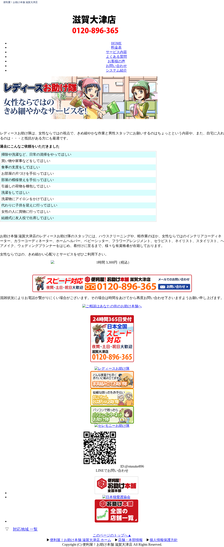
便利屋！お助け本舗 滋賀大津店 (20, 2)
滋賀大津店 (94, 19)
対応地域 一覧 (25, 529)
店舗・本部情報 (130, 540)
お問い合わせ (116, 66)
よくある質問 (116, 56)
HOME (116, 43)
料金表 (116, 47)
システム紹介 (116, 70)
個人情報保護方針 (164, 540)
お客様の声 (116, 61)
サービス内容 (116, 52)
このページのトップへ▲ (112, 535)
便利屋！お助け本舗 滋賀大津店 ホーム (80, 540)
